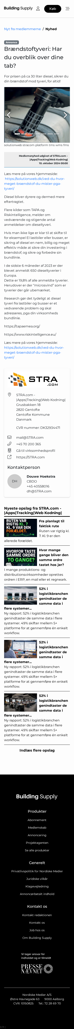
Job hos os (37, 930)
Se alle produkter (37, 850)
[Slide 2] (24, 133)
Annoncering (37, 835)
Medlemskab (37, 827)
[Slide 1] (17, 133)
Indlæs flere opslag (37, 750)
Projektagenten (37, 843)
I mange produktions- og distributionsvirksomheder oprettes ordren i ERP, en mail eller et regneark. (36, 565)
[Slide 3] (30, 133)
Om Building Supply (37, 938)
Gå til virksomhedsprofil (35, 451)
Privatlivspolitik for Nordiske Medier (37, 871)
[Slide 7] (56, 133)
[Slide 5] (43, 133)
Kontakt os (37, 923)
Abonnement (37, 820)
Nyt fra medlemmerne (22, 29)
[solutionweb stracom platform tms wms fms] (37, 115)
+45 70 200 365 (28, 444)
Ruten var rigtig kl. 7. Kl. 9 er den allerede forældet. (36, 531)
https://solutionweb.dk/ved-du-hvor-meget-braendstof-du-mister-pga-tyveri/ (34, 184)
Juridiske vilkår (37, 879)
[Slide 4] (37, 133)
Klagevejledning (37, 886)
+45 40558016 (38, 486)
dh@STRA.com (39, 491)
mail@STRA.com (30, 438)
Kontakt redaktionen (37, 915)
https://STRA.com (30, 457)
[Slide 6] (50, 133)
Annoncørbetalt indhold (37, 894)
